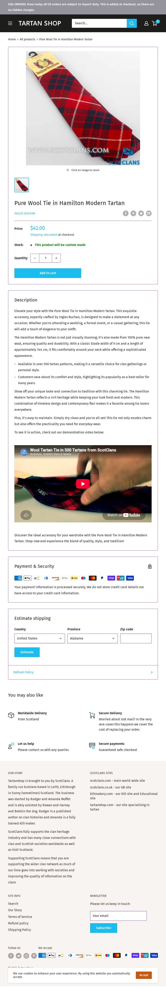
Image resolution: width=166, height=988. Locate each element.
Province (73, 629)
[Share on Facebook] (126, 213)
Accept (143, 975)
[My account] (146, 23)
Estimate (27, 652)
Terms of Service (20, 917)
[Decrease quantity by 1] (35, 258)
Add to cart (48, 273)
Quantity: (21, 258)
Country (20, 629)
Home (12, 39)
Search (13, 904)
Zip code (126, 629)
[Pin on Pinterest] (133, 213)
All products (27, 39)
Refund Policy (23, 672)
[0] (154, 23)
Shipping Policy (19, 930)
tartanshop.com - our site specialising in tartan (119, 807)
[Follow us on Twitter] (18, 956)
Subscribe (103, 928)
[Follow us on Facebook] (11, 956)
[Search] (132, 23)
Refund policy (18, 923)
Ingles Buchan (24, 213)
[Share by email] (149, 213)
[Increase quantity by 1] (56, 258)
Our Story (15, 910)
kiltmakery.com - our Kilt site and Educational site (124, 796)
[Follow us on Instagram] (26, 956)
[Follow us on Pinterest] (34, 956)
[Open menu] (10, 23)
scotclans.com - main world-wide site (117, 781)
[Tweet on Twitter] (141, 213)
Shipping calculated (43, 234)
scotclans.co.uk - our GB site (110, 787)
